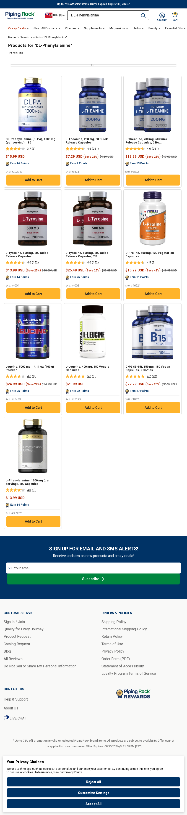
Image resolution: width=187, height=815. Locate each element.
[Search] (143, 15)
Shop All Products (45, 28)
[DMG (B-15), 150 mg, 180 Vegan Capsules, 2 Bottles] (152, 332)
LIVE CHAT (17, 718)
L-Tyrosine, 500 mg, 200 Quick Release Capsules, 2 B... (87, 254)
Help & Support (16, 699)
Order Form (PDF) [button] (115, 659)
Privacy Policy (73, 772)
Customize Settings (93, 793)
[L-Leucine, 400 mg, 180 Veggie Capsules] (93, 332)
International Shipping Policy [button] (124, 629)
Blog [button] (7, 651)
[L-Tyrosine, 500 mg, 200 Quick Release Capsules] (33, 218)
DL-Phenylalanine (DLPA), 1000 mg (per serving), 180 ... (30, 140)
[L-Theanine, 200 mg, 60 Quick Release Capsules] (93, 105)
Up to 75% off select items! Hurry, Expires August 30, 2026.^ (93, 4)
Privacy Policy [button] (112, 651)
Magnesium (117, 28)
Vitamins (70, 28)
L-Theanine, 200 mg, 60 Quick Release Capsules (87, 140)
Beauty (152, 28)
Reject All (93, 782)
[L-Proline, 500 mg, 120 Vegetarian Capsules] (152, 218)
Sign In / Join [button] (14, 622)
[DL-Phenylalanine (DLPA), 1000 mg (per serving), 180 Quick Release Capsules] (33, 105)
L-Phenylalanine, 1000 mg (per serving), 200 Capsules (28, 482)
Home (12, 37)
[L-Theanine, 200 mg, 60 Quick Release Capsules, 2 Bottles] (152, 105)
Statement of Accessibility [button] (122, 666)
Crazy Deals (17, 28)
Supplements (93, 28)
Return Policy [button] (112, 636)
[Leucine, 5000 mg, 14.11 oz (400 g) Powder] (33, 332)
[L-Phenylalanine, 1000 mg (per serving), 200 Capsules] (33, 446)
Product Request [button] (17, 636)
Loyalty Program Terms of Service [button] (128, 673)
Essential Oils (174, 28)
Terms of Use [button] (112, 644)
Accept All (93, 804)
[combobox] (103, 15)
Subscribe (90, 579)
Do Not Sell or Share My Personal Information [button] (40, 666)
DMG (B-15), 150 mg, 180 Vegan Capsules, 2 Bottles (147, 368)
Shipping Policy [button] (113, 622)
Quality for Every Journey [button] (24, 629)
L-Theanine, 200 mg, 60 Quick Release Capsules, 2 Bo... (146, 140)
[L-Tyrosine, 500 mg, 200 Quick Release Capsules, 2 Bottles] (93, 218)
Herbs (137, 28)
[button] (162, 15)
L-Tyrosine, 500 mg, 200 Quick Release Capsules (27, 254)
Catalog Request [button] (17, 644)
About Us (11, 708)
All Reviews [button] (13, 659)
